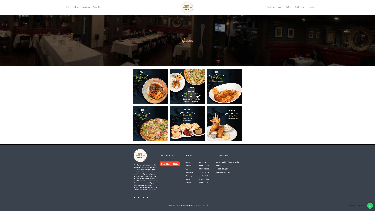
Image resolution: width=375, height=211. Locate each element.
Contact (311, 7)
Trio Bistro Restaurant (186, 205)
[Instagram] (142, 197)
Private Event (97, 7)
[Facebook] (134, 197)
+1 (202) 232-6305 (222, 169)
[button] (280, 7)
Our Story (75, 7)
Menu (279, 7)
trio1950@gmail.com (223, 172)
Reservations (85, 7)
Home (68, 7)
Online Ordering (299, 7)
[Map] (147, 197)
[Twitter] (138, 197)
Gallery (288, 7)
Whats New (271, 7)
